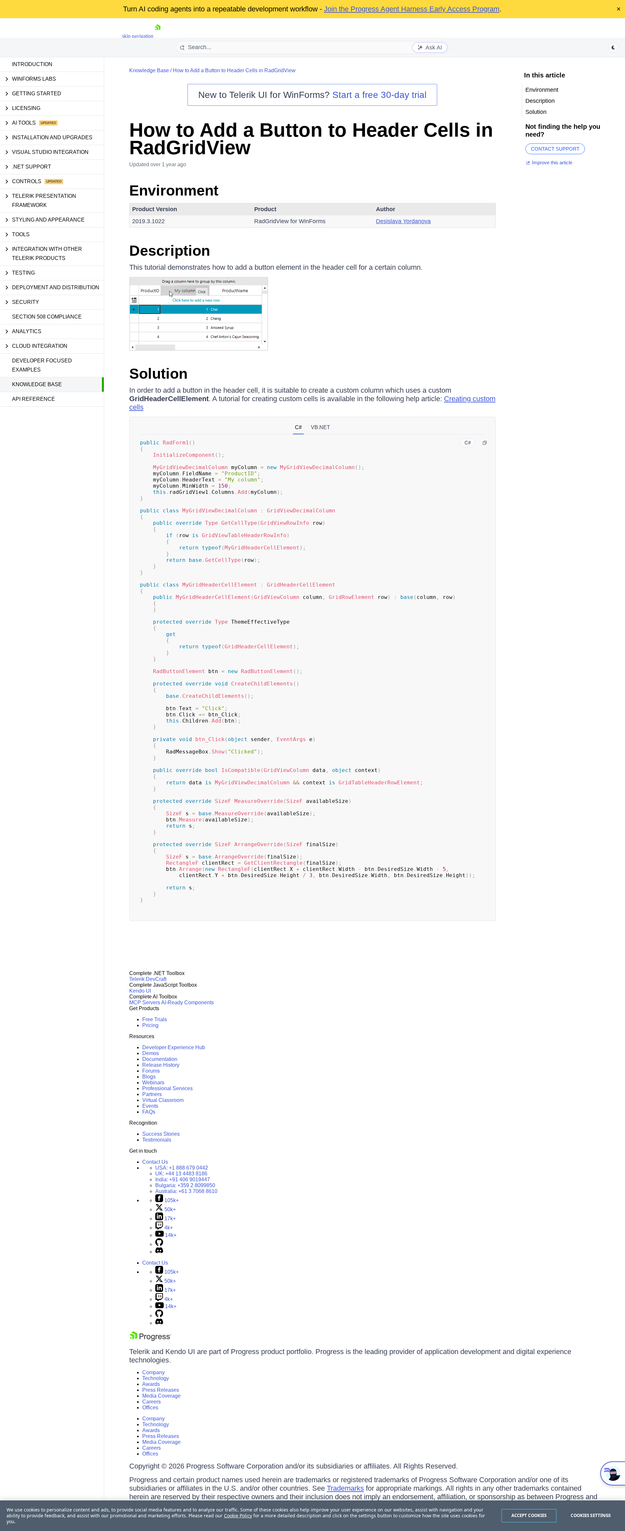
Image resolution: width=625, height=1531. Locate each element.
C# (298, 427)
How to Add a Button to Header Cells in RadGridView (234, 70)
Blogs (149, 1076)
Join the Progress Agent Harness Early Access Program (411, 9)
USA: (181, 1168)
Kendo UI (140, 991)
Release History (160, 1065)
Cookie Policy (238, 1515)
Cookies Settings (591, 1515)
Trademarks (345, 1488)
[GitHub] (159, 1244)
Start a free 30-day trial (379, 95)
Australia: (186, 1191)
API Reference (33, 399)
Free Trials (154, 1019)
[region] (312, 1515)
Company (153, 1372)
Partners (152, 1094)
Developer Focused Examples (42, 365)
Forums (151, 1071)
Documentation (159, 1059)
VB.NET (320, 427)
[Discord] (159, 1251)
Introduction (32, 64)
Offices (150, 1407)
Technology (155, 1378)
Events (150, 1106)
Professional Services (167, 1088)
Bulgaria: (185, 1185)
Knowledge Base (37, 384)
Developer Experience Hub (173, 1047)
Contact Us (155, 1162)
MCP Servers (144, 1002)
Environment (173, 190)
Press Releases (160, 1390)
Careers (151, 1401)
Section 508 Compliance (47, 316)
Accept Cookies (529, 1515)
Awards (151, 1384)
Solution (158, 373)
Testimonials (156, 1140)
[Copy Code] (485, 442)
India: (182, 1179)
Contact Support (555, 149)
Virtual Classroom (163, 1100)
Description (169, 250)
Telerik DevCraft (147, 979)
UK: (181, 1173)
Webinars (153, 1082)
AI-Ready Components (187, 1002)
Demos (150, 1053)
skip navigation (137, 36)
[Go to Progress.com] (150, 1339)
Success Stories (161, 1134)
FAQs (148, 1112)
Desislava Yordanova (403, 221)
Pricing (150, 1025)
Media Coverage (161, 1396)
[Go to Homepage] (157, 36)
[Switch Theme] (613, 47)
